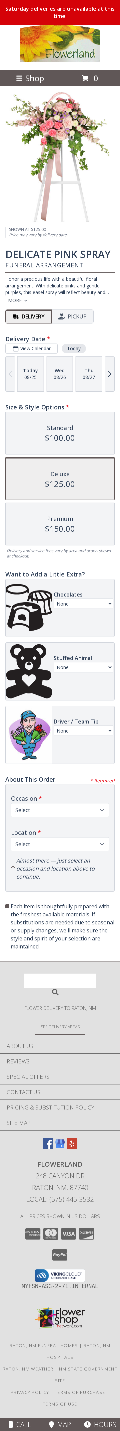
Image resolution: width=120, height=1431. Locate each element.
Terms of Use (60, 1404)
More (15, 300)
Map (62, 1424)
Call (22, 1424)
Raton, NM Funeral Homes (44, 1345)
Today (74, 348)
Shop (34, 78)
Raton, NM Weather (28, 1369)
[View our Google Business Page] (60, 1147)
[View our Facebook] (48, 1147)
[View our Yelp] (72, 1147)
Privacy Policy (30, 1392)
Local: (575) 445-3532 (60, 1199)
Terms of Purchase (80, 1392)
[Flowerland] (60, 60)
